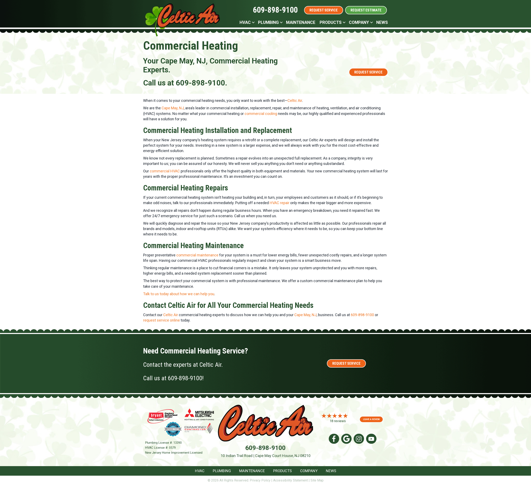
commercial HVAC (165, 171)
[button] (253, 22)
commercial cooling (261, 113)
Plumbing (268, 22)
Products (331, 22)
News (382, 22)
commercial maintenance (197, 255)
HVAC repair (279, 203)
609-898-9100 (275, 10)
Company (359, 22)
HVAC (245, 22)
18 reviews (338, 421)
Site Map (317, 480)
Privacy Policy (260, 480)
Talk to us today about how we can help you (178, 294)
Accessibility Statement (290, 480)
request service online (161, 320)
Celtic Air (294, 100)
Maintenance (300, 22)
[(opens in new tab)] (162, 416)
